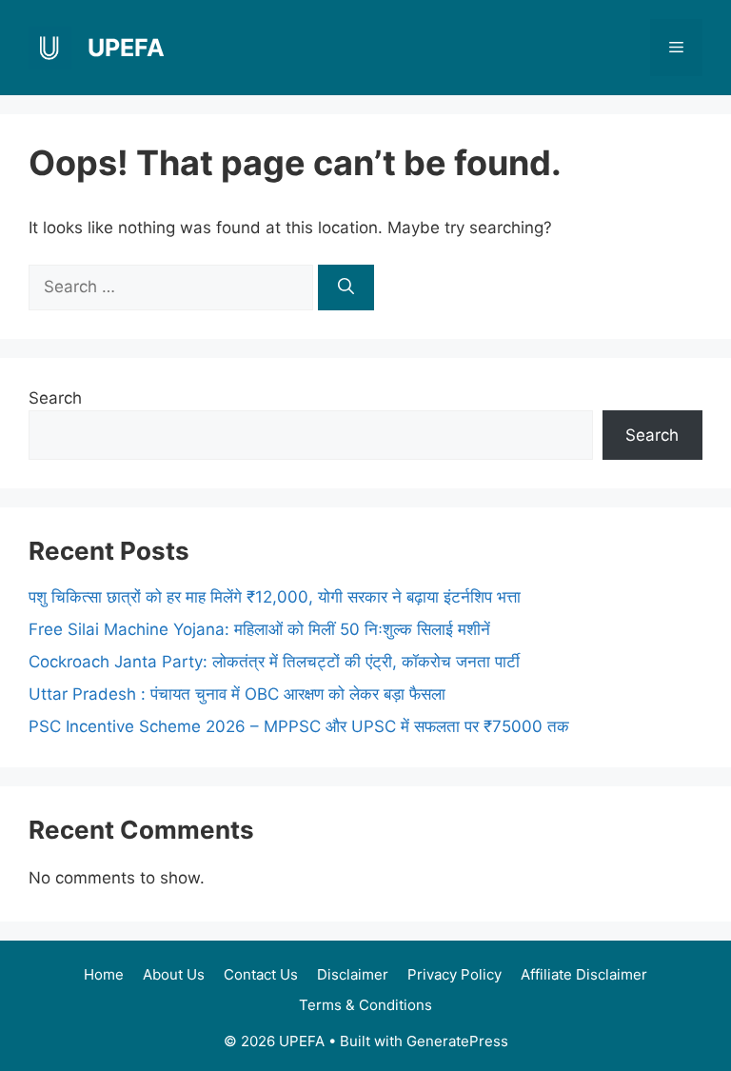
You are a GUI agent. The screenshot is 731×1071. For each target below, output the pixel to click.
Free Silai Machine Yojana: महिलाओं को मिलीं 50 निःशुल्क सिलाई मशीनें (259, 629)
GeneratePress (457, 1041)
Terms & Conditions (365, 1005)
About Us (174, 974)
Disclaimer (352, 974)
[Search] (346, 287)
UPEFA (126, 47)
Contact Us (261, 974)
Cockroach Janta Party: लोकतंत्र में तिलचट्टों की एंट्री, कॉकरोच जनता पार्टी (274, 661)
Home (104, 974)
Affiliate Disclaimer (584, 974)
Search (55, 397)
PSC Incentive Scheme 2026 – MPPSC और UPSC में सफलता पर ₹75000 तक (299, 726)
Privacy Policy (454, 974)
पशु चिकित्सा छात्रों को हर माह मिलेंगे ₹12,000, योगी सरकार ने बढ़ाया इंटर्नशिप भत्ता (275, 596)
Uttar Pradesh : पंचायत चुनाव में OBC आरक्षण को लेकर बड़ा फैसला (237, 694)
